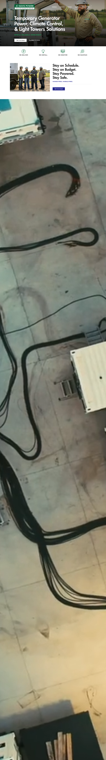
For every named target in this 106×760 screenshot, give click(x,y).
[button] (86, 6)
